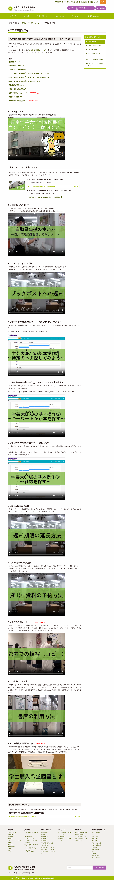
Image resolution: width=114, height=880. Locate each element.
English (103, 2)
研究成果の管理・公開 (47, 843)
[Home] (10, 8)
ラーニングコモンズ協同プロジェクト (94, 65)
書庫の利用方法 (14, 97)
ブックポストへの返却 (16, 69)
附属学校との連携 (96, 843)
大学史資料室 (73, 2)
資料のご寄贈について (81, 839)
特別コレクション (63, 836)
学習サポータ (44, 836)
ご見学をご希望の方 (80, 836)
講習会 (43, 834)
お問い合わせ (94, 2)
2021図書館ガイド (93, 42)
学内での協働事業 (96, 845)
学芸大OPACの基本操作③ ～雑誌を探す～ (23, 81)
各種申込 (102, 8)
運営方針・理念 (96, 832)
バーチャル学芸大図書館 (95, 60)
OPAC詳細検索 (28, 836)
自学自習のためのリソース (94, 55)
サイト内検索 (100, 867)
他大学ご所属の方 (80, 834)
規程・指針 (95, 839)
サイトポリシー (96, 857)
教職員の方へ (11, 844)
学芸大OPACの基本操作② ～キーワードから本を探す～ (28, 77)
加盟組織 (94, 847)
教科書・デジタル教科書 (47, 847)
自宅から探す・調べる (94, 46)
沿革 (93, 834)
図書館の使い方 (45, 832)
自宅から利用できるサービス (31, 23)
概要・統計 (95, 836)
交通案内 (84, 2)
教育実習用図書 (45, 845)
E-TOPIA (43, 839)
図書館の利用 (11, 834)
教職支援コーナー (46, 841)
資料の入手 (10, 839)
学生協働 (94, 841)
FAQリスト (10, 851)
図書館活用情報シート (36, 50)
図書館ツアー (13, 62)
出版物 (94, 853)
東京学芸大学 (61, 2)
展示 (93, 851)
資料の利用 (10, 836)
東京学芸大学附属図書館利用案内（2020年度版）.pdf (24, 816)
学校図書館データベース (47, 849)
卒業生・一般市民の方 (81, 832)
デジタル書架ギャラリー (30, 848)
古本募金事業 (95, 849)
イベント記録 (95, 855)
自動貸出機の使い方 (15, 66)
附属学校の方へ (12, 846)
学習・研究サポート (93, 50)
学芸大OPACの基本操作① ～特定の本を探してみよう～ (28, 73)
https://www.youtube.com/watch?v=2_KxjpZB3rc (43, 197)
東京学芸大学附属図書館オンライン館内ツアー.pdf (42, 186)
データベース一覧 (29, 838)
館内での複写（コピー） (17, 93)
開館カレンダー (12, 832)
